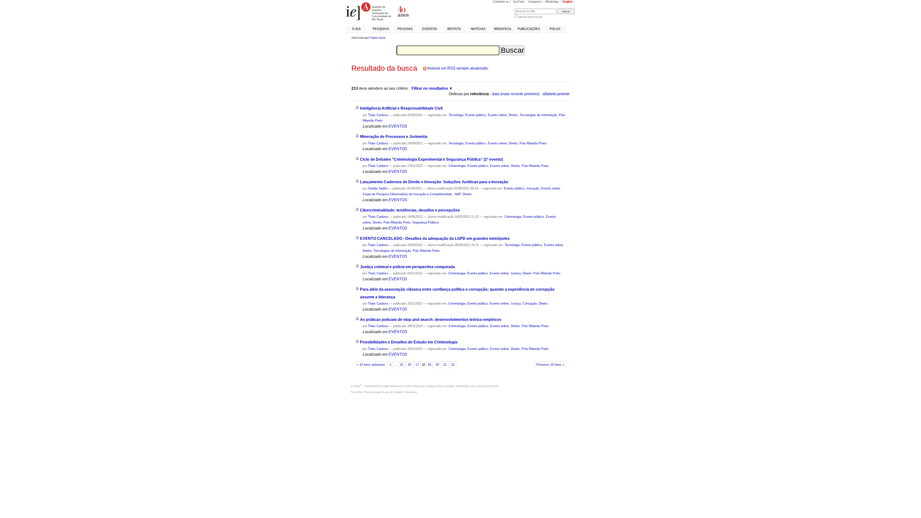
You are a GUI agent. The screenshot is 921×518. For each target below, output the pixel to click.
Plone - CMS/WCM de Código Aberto (376, 386)
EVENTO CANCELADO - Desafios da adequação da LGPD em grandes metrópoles (435, 238)
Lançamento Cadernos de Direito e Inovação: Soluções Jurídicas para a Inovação (434, 182)
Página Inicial (377, 37)
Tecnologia (456, 115)
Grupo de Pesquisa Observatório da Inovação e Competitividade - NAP (412, 194)
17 (417, 364)
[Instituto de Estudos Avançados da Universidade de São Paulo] (402, 11)
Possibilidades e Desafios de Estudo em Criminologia (408, 342)
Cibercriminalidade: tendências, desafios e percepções (410, 210)
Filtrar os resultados (430, 88)
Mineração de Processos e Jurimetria (393, 137)
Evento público (475, 115)
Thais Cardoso (378, 115)
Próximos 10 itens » (550, 364)
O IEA (356, 29)
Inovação (532, 188)
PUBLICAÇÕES (529, 29)
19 (429, 364)
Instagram (534, 1)
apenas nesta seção (530, 16)
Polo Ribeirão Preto (533, 143)
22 (453, 364)
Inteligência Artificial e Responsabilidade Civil (401, 108)
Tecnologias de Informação (538, 115)
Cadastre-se (501, 1)
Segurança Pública (425, 222)
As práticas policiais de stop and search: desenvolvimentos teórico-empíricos (430, 320)
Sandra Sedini (377, 188)
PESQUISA (381, 29)
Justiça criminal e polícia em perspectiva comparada (407, 267)
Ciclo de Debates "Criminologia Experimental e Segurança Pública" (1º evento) (431, 159)
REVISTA (454, 29)
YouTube (519, 1)
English (567, 1)
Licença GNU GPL (488, 386)
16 (409, 364)
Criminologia (457, 166)
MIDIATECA (502, 29)
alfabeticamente (556, 94)
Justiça (516, 273)
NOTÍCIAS (478, 29)
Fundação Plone (434, 386)
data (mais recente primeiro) (515, 94)
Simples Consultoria (405, 392)
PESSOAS (405, 29)
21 (445, 364)
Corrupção (530, 303)
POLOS (555, 29)
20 (437, 364)
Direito (513, 115)
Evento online (497, 115)
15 (401, 364)
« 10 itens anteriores (371, 364)
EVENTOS (429, 29)
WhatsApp (552, 1)
